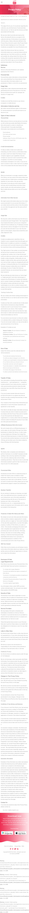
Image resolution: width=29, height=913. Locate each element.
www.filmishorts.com (21, 47)
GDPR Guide (14, 590)
